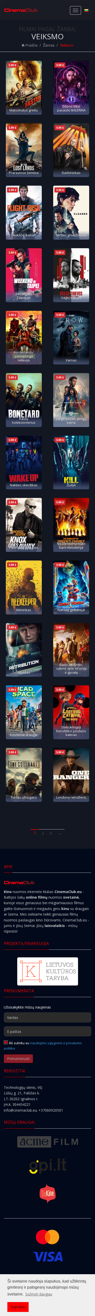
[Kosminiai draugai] (24, 712)
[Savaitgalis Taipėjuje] (24, 275)
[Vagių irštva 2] (71, 275)
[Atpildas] (24, 650)
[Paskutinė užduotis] (24, 525)
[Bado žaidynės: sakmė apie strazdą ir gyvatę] (71, 650)
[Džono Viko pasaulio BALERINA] (71, 88)
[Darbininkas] (71, 150)
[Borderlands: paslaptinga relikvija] (24, 338)
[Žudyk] (71, 463)
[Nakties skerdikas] (24, 463)
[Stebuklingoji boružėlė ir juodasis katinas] (71, 712)
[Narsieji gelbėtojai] (71, 587)
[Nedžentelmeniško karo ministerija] (71, 525)
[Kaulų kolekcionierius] (24, 400)
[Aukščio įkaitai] (24, 213)
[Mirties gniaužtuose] (71, 213)
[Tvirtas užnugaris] (24, 775)
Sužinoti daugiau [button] (38, 1294)
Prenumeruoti (18, 1058)
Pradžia (31, 45)
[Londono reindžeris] (71, 775)
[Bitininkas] (24, 587)
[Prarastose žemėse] (24, 150)
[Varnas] (71, 338)
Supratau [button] (18, 1306)
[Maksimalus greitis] (24, 88)
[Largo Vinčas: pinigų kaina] (71, 400)
